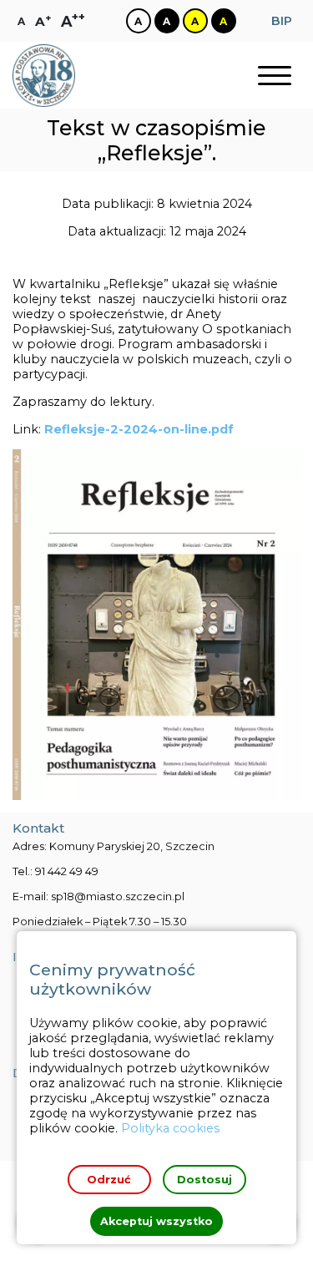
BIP (281, 20)
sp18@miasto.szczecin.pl (117, 896)
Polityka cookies (170, 1128)
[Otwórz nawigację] (274, 75)
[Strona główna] (44, 75)
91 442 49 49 (66, 871)
